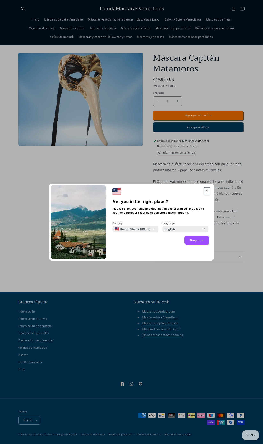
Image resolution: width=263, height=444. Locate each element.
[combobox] (133, 229)
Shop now (196, 240)
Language (168, 223)
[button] (207, 191)
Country (117, 223)
